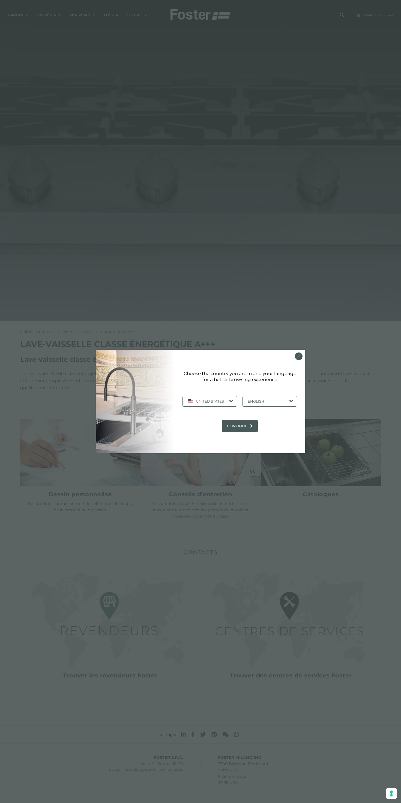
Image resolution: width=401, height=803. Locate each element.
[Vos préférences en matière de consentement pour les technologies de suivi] (391, 793)
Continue (237, 426)
